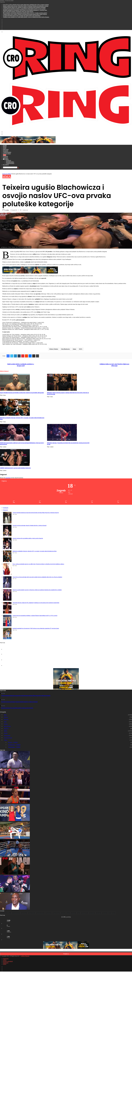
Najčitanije (5, 507)
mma (74, 349)
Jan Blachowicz (66, 349)
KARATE (8, 160)
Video (6, 159)
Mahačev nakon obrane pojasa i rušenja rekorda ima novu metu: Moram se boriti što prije (68, 393)
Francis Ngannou (56, 913)
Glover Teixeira (54, 349)
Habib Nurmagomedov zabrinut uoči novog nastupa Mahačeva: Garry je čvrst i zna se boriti (22, 443)
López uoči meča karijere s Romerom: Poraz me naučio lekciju (18, 11)
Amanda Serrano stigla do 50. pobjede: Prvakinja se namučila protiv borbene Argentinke (24, 7)
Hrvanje (6, 149)
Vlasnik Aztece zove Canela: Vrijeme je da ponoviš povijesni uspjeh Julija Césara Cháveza (25, 14)
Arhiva (4, 960)
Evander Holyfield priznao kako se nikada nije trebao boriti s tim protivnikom (21, 15)
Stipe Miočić (92, 913)
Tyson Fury (105, 913)
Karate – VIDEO (13, 742)
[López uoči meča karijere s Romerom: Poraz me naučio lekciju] (15, 856)
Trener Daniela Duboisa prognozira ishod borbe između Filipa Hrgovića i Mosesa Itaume (36, 512)
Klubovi (6, 164)
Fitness (5, 156)
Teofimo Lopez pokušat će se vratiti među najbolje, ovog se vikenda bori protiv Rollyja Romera (26, 17)
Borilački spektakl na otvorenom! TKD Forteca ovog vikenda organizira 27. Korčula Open (25, 10)
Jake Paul (63, 913)
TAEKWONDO (10, 163)
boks (10, 913)
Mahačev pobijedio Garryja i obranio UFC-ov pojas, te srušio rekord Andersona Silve (22, 418)
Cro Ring (7, 210)
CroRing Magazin (25, 956)
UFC (81, 349)
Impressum (5, 962)
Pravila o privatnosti (8, 961)
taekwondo (98, 913)
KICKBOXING (10, 162)
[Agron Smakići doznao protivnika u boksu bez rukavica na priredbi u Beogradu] (15, 390)
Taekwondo (7, 152)
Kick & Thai (7, 153)
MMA (4, 155)
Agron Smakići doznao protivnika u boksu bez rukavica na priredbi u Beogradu (22, 392)
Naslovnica (5, 173)
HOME (5, 145)
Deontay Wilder (31, 913)
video (114, 913)
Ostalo (5, 157)
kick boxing (73, 913)
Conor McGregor (16, 913)
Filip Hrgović (48, 913)
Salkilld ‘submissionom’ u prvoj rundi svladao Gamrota (15, 468)
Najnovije (5, 510)
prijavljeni (8, 477)
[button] (66, 231)
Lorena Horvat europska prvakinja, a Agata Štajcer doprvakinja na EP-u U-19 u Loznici (24, 8)
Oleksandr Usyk (85, 913)
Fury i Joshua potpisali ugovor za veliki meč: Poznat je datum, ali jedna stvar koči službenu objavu (38, 564)
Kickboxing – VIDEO (14, 744)
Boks (4, 146)
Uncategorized (8, 737)
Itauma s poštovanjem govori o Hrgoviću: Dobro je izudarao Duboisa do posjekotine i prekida (25, 6)
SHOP (4, 964)
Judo (4, 148)
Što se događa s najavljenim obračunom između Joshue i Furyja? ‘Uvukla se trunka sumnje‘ (25, 13)
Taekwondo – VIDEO (14, 747)
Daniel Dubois (24, 913)
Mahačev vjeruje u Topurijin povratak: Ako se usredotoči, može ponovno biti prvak (68, 443)
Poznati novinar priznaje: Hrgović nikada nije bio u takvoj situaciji (29, 525)
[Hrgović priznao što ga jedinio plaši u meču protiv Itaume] (7, 548)
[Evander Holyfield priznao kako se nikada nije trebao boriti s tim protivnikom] (15, 909)
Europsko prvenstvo (40, 913)
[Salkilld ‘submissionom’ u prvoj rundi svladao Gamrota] (15, 465)
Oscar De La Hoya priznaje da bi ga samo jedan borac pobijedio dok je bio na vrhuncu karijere (26, 4)
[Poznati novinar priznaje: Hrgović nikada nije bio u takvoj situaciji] (7, 535)
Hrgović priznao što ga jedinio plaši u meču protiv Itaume (28, 538)
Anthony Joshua (4, 913)
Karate (5, 151)
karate (68, 913)
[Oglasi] (28, 142)
